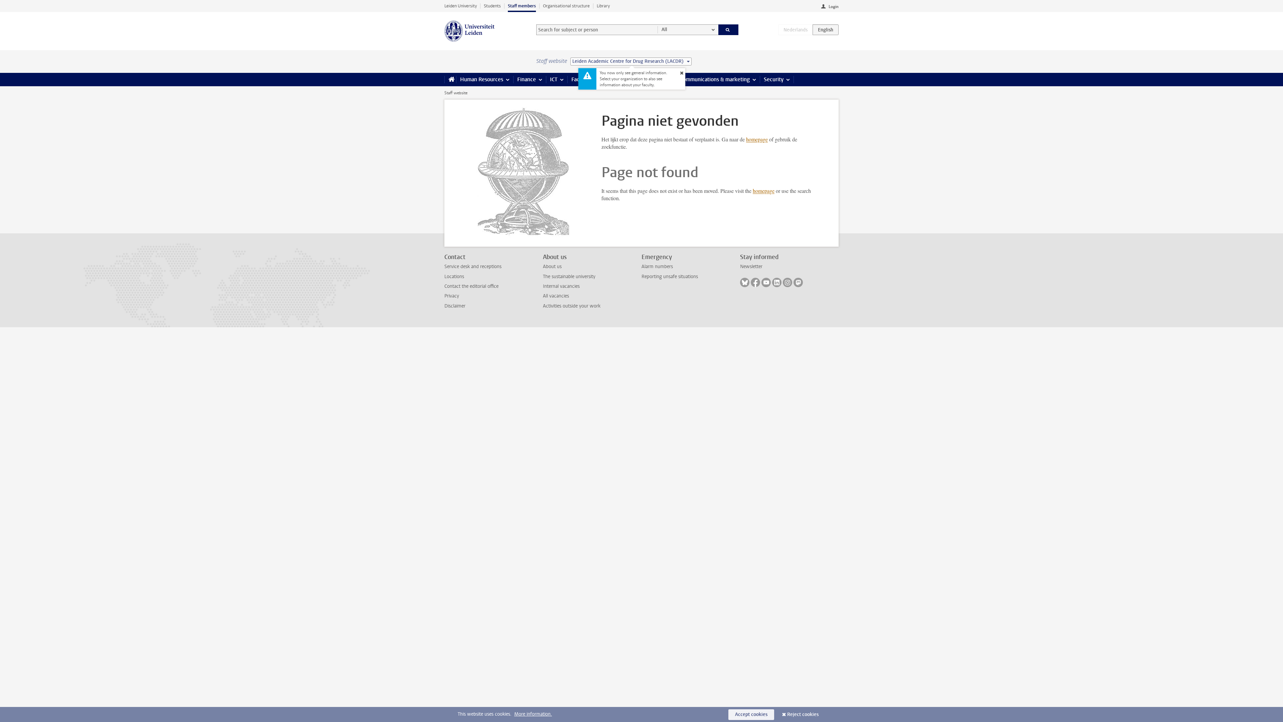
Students (492, 6)
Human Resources (481, 79)
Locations (454, 276)
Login (834, 6)
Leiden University (460, 6)
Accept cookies (751, 714)
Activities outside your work (571, 306)
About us (552, 266)
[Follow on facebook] (755, 282)
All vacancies (556, 296)
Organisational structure (566, 6)
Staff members (522, 6)
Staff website (455, 93)
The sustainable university (569, 276)
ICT (553, 79)
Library (603, 6)
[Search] (728, 29)
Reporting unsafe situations (670, 276)
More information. (533, 714)
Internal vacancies (561, 286)
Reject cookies (803, 714)
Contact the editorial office (471, 286)
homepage (757, 139)
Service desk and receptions (473, 266)
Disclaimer (454, 306)
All (664, 29)
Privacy (451, 296)
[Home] (450, 79)
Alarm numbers (657, 266)
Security (773, 79)
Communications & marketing (715, 79)
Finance (526, 79)
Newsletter (751, 266)
